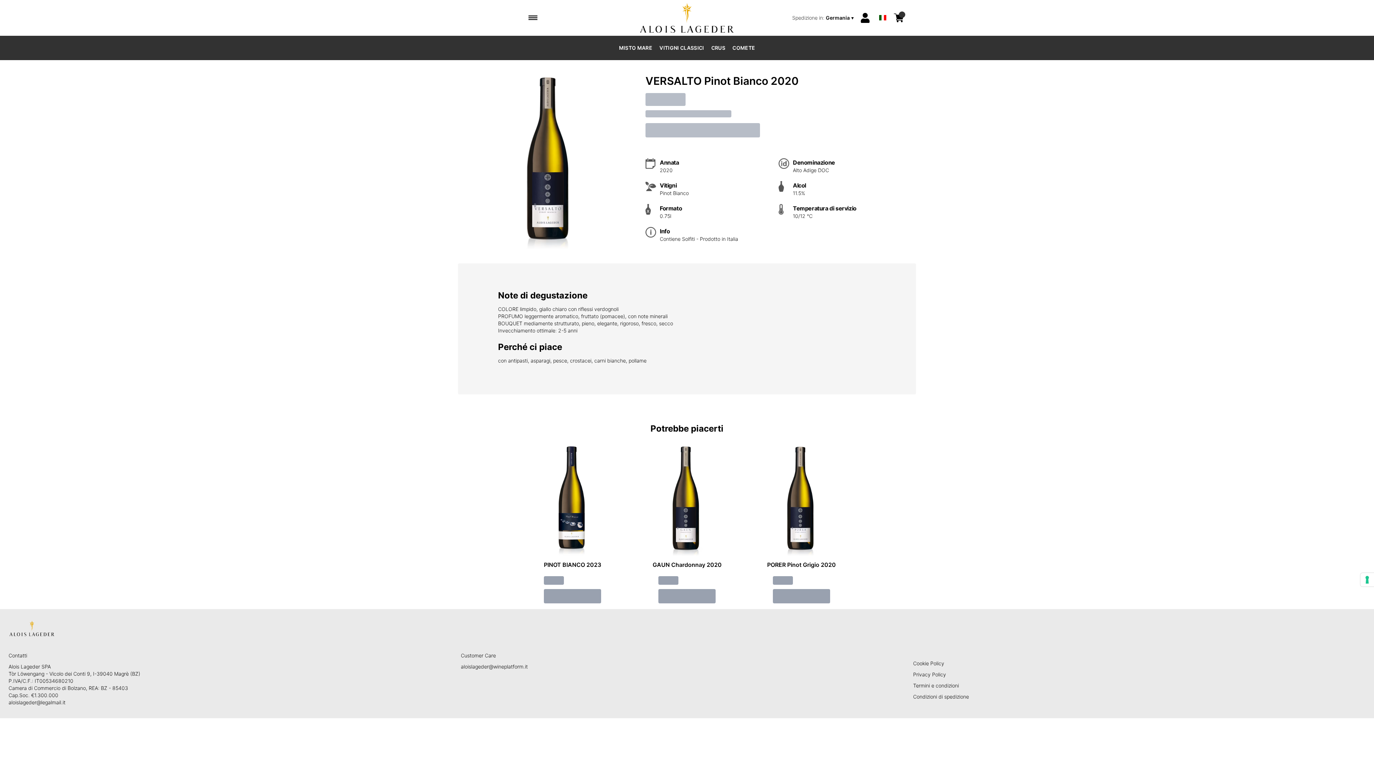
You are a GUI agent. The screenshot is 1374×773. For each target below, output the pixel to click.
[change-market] (824, 17)
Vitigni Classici (681, 48)
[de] (883, 8)
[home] (687, 18)
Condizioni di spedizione (941, 697)
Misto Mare (636, 48)
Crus (718, 48)
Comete (743, 48)
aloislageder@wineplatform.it (494, 666)
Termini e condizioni (936, 685)
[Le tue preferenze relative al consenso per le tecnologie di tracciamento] (1367, 580)
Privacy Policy (929, 674)
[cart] (899, 18)
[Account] (865, 18)
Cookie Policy (928, 663)
